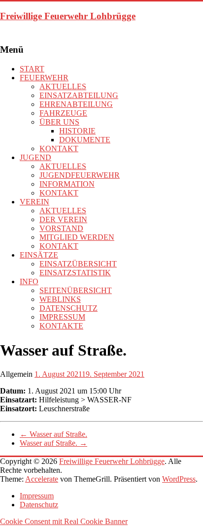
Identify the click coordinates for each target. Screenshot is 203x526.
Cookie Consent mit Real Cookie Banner (64, 521)
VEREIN (34, 201)
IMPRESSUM (62, 317)
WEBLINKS (60, 299)
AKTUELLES (62, 86)
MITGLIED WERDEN (76, 237)
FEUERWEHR (44, 77)
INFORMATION (67, 184)
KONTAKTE (61, 326)
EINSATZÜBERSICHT (78, 264)
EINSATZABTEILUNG (78, 95)
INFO (29, 281)
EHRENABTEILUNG (76, 104)
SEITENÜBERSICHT (75, 290)
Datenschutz (39, 504)
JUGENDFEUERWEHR (79, 175)
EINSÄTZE (39, 255)
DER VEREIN (63, 219)
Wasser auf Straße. (53, 434)
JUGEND (35, 157)
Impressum (37, 496)
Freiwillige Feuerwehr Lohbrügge (67, 16)
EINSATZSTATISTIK (75, 272)
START (32, 69)
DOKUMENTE (84, 139)
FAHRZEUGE (63, 113)
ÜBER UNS (59, 122)
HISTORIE (77, 131)
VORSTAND (61, 228)
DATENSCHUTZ (68, 308)
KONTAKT (58, 148)
